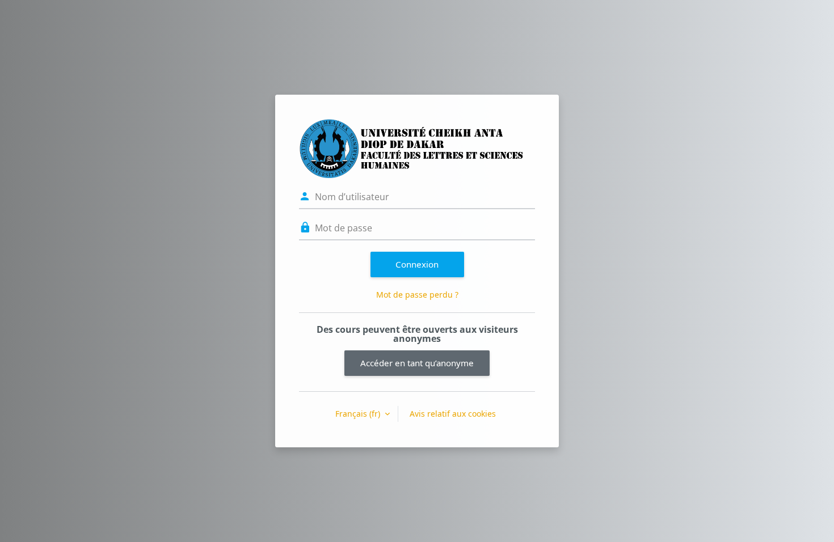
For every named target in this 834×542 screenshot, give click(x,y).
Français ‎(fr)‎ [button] (358, 413)
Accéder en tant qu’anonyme (417, 363)
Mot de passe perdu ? (417, 294)
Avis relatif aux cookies (453, 413)
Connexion (417, 264)
